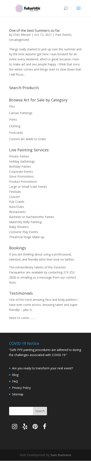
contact (71, 277)
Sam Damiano (60, 455)
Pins (12, 106)
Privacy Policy (21, 388)
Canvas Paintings (20, 113)
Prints (13, 119)
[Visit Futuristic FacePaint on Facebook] (44, 427)
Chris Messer (22, 35)
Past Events (63, 35)
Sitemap (17, 394)
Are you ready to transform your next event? (42, 368)
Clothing (14, 126)
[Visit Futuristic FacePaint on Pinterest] (35, 427)
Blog (15, 375)
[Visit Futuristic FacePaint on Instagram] (14, 427)
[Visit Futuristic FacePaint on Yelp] (25, 427)
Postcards (16, 133)
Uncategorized (19, 40)
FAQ (15, 381)
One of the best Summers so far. (35, 30)
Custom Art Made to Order (27, 139)
